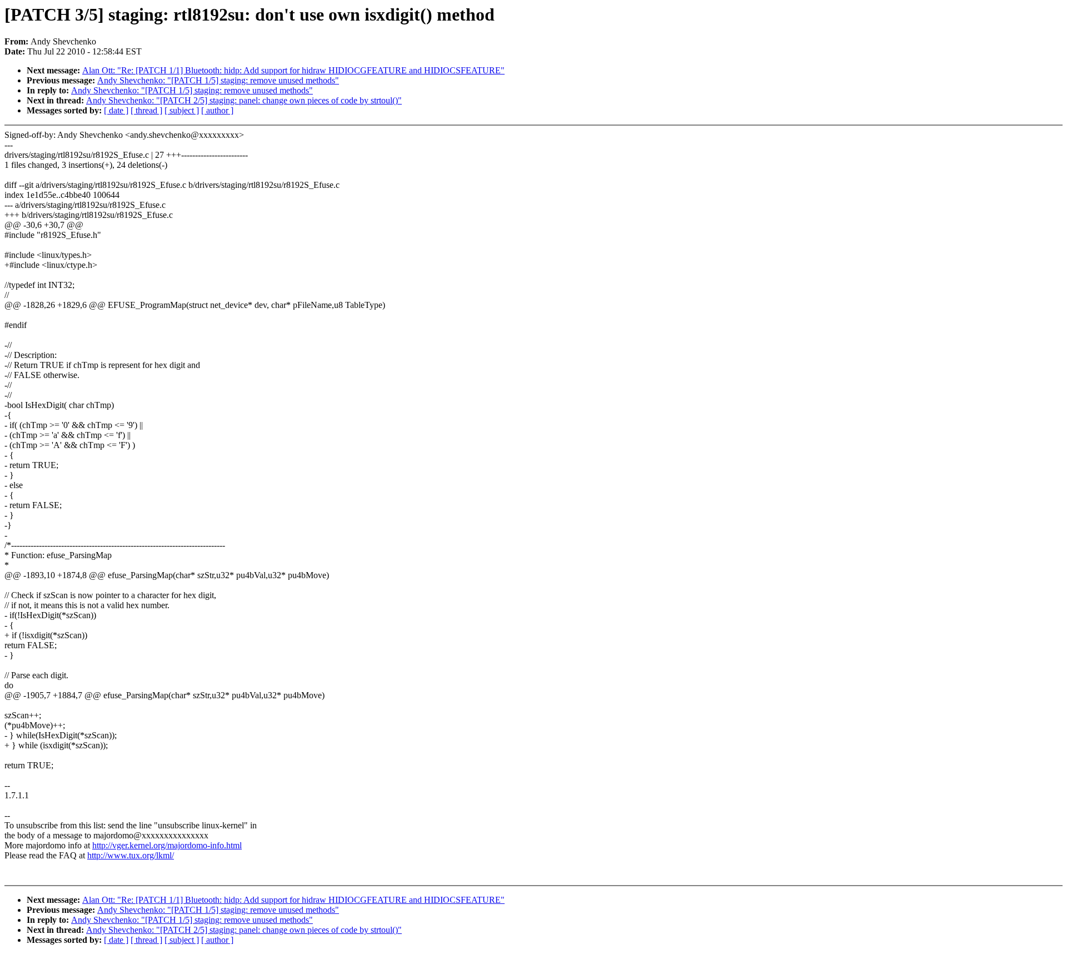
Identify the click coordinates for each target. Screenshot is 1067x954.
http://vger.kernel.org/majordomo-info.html (167, 845)
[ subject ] (181, 110)
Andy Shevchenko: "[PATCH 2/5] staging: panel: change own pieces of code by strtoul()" (244, 100)
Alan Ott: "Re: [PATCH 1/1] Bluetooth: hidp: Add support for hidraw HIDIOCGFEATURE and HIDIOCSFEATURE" (293, 70)
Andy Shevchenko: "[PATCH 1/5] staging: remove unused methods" (218, 80)
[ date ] (116, 110)
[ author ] (217, 110)
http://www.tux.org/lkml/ (130, 855)
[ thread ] (146, 110)
